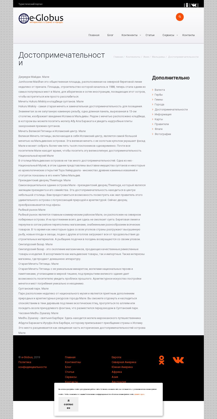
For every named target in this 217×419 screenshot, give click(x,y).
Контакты (188, 35)
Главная (94, 35)
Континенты (130, 35)
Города (159, 104)
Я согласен (68, 404)
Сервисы (71, 377)
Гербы (159, 94)
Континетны (73, 362)
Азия (115, 377)
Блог (110, 35)
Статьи (150, 35)
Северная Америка (124, 362)
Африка (117, 371)
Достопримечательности (171, 109)
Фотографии (163, 134)
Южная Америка (122, 367)
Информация (163, 114)
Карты (159, 119)
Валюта (160, 89)
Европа (116, 357)
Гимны (159, 99)
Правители (162, 124)
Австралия (119, 381)
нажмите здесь (139, 394)
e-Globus (27, 357)
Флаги (159, 129)
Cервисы (168, 35)
